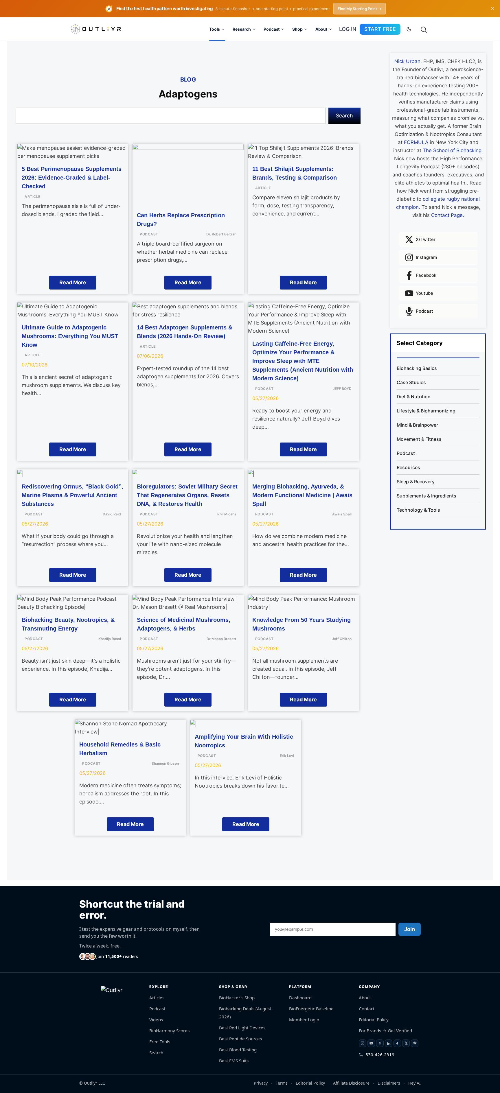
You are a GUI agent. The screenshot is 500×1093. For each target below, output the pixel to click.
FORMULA (416, 142)
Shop (297, 29)
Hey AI (414, 1083)
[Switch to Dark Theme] (409, 29)
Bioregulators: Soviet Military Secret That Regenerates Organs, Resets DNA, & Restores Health (187, 495)
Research (242, 29)
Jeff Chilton (342, 639)
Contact (366, 1008)
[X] (406, 1043)
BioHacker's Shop (237, 997)
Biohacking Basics (417, 368)
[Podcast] (380, 1043)
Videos (156, 1019)
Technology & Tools (418, 510)
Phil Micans (226, 514)
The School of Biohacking (452, 150)
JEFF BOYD (342, 388)
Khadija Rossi (109, 639)
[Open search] (423, 29)
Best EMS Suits (234, 1060)
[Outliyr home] (114, 1001)
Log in (347, 29)
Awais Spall (342, 514)
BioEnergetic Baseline (311, 1008)
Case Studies (411, 382)
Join (409, 929)
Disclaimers (389, 1083)
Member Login (304, 1019)
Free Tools (159, 1041)
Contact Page (447, 215)
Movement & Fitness (419, 439)
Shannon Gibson (165, 763)
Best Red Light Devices (242, 1028)
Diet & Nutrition (414, 396)
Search (344, 116)
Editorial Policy (374, 1019)
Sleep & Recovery (416, 481)
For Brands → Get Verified (385, 1030)
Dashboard (300, 997)
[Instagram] (362, 1043)
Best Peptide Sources (240, 1039)
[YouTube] (371, 1043)
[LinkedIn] (388, 1043)
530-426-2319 (379, 1054)
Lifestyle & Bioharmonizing (426, 411)
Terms (282, 1083)
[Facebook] (397, 1043)
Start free (380, 29)
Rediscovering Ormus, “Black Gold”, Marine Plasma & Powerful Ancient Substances (72, 495)
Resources (408, 467)
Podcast (272, 29)
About (321, 29)
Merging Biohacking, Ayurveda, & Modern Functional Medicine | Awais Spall (302, 495)
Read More (72, 282)
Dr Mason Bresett (221, 639)
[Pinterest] (414, 1043)
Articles (156, 997)
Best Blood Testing (238, 1050)
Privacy (261, 1083)
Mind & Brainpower (417, 425)
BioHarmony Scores (169, 1030)
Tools (214, 29)
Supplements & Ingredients (426, 496)
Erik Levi (287, 755)
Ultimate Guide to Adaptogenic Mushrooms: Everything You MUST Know (70, 336)
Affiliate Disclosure (351, 1083)
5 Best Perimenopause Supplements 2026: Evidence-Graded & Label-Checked (72, 177)
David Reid (112, 514)
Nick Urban (407, 61)
